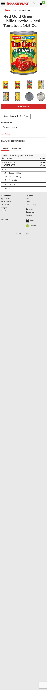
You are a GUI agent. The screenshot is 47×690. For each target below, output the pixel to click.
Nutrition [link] (5, 148)
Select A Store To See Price (16, 116)
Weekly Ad (5, 205)
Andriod (33, 226)
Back (7, 10)
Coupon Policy (31, 205)
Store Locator (6, 202)
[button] (6, 85)
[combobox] (23, 127)
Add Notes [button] (5, 134)
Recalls (3, 211)
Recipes (4, 208)
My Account (5, 199)
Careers (29, 215)
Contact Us (30, 212)
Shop (14, 10)
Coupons (29, 196)
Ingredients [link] (16, 148)
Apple (32, 220)
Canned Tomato (26, 10)
